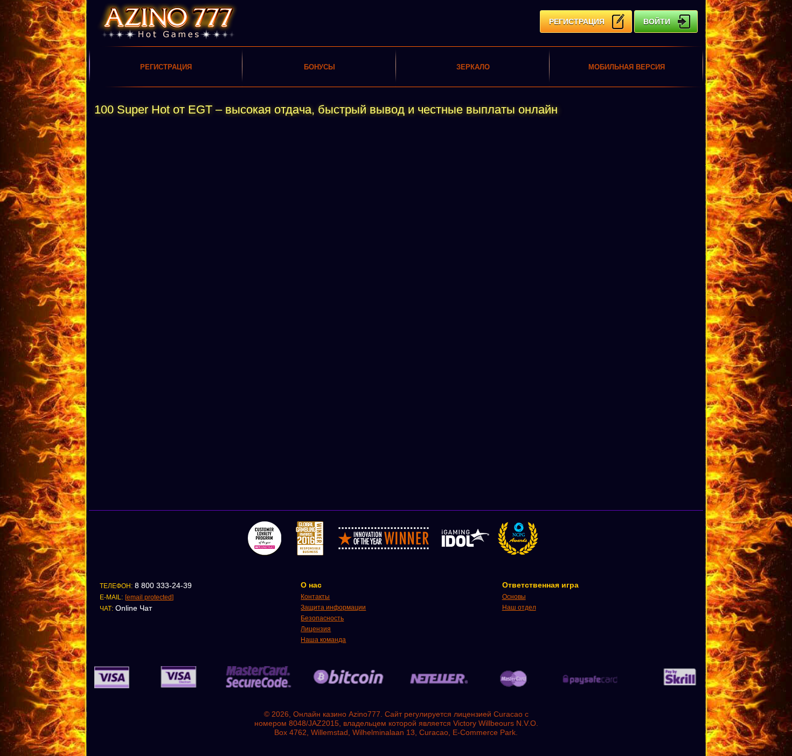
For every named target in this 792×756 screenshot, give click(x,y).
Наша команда (323, 640)
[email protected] (149, 597)
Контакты (315, 596)
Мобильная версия (626, 67)
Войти (656, 21)
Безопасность (322, 618)
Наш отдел (519, 607)
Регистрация (166, 67)
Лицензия (316, 629)
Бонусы (319, 67)
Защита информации (333, 607)
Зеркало (473, 67)
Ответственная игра (540, 585)
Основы (514, 596)
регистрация (577, 21)
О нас (311, 585)
